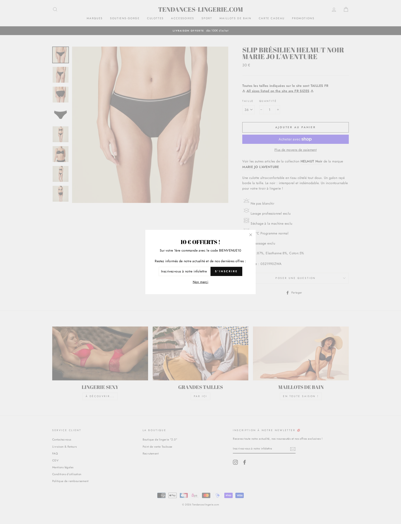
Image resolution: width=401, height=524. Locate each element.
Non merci (200, 282)
